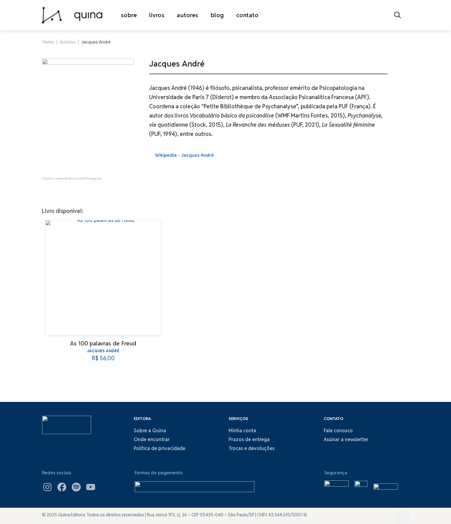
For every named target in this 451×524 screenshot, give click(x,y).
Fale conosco (338, 430)
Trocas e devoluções (252, 448)
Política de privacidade (159, 448)
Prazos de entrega (249, 439)
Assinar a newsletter (346, 439)
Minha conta (242, 430)
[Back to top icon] (402, 517)
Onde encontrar (152, 439)
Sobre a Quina (150, 430)
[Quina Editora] (72, 15)
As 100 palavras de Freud (103, 343)
